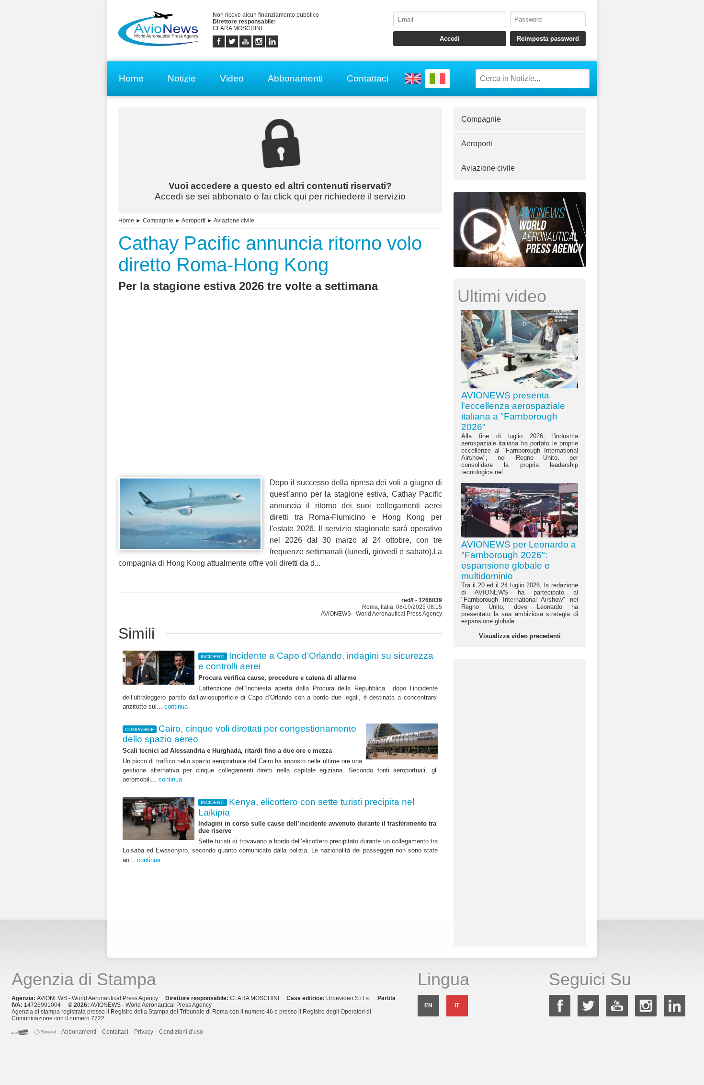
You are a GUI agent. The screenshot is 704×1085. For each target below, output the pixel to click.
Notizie (182, 78)
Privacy (143, 1031)
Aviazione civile (234, 220)
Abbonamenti (295, 78)
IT (456, 1005)
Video (232, 78)
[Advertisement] (280, 402)
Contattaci (367, 78)
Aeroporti (193, 220)
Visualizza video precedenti (520, 636)
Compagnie (158, 220)
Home (131, 78)
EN (428, 1005)
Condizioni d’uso (181, 1031)
